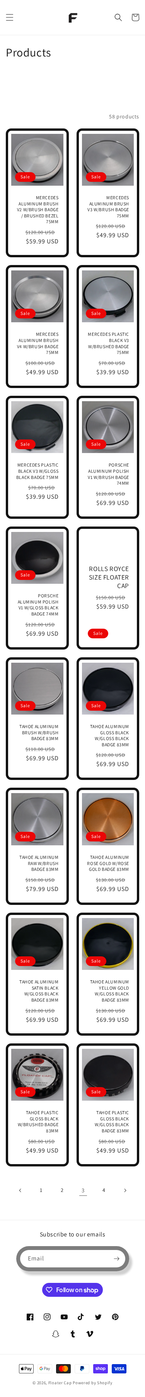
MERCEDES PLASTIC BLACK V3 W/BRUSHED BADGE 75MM (108, 343)
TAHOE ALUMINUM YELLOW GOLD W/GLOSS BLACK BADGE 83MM (109, 991)
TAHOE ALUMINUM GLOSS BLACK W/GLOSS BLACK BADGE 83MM (109, 735)
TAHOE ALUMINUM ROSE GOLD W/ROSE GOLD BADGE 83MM (108, 863)
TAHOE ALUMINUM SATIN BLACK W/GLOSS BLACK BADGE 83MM (38, 991)
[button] (9, 17)
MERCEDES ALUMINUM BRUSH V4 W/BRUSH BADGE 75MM (38, 343)
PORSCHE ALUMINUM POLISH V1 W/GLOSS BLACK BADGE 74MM (38, 605)
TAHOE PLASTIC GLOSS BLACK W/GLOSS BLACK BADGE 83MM (112, 1122)
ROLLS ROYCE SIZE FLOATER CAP (109, 577)
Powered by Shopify (93, 1382)
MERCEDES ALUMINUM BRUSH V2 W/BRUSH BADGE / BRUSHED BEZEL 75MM (38, 209)
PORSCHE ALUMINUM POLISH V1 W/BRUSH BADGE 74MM (108, 474)
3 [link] (83, 1190)
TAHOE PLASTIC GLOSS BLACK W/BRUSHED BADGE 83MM (38, 1122)
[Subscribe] (116, 1258)
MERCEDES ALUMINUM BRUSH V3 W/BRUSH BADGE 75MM (108, 207)
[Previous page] (20, 1190)
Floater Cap (60, 1382)
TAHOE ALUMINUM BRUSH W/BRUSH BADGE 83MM (38, 732)
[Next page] (124, 1190)
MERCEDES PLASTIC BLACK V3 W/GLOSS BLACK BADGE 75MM (37, 471)
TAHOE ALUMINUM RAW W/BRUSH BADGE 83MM (38, 863)
